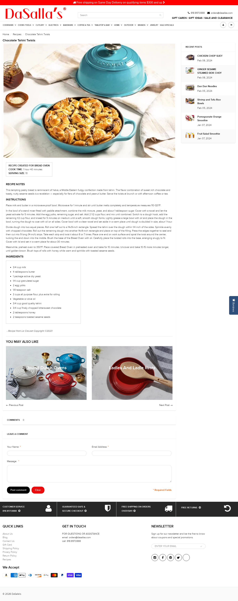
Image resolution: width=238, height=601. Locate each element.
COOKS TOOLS (24, 25)
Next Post (164, 405)
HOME (117, 25)
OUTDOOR (128, 25)
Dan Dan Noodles (207, 86)
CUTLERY (40, 25)
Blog (5, 537)
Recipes (17, 34)
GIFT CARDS (179, 18)
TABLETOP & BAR (102, 25)
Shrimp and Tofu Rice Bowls (209, 102)
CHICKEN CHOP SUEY (209, 56)
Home (6, 34)
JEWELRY (154, 25)
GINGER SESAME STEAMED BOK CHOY (209, 71)
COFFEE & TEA (84, 25)
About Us (8, 533)
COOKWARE (8, 25)
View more (46, 373)
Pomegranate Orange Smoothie (209, 119)
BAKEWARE (68, 25)
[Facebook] (162, 557)
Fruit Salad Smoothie (208, 134)
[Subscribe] (201, 546)
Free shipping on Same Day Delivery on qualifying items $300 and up (119, 2)
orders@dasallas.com (222, 13)
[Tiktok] (186, 557)
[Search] (160, 15)
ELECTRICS (54, 25)
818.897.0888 (198, 13)
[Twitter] (178, 557)
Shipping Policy (11, 548)
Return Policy (10, 555)
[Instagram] (154, 557)
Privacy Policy (10, 552)
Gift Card (7, 544)
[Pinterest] (170, 557)
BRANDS (141, 25)
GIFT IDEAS (195, 18)
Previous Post (16, 405)
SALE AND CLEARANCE (218, 18)
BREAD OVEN (42, 165)
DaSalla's (16, 593)
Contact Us (8, 541)
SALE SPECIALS (167, 25)
